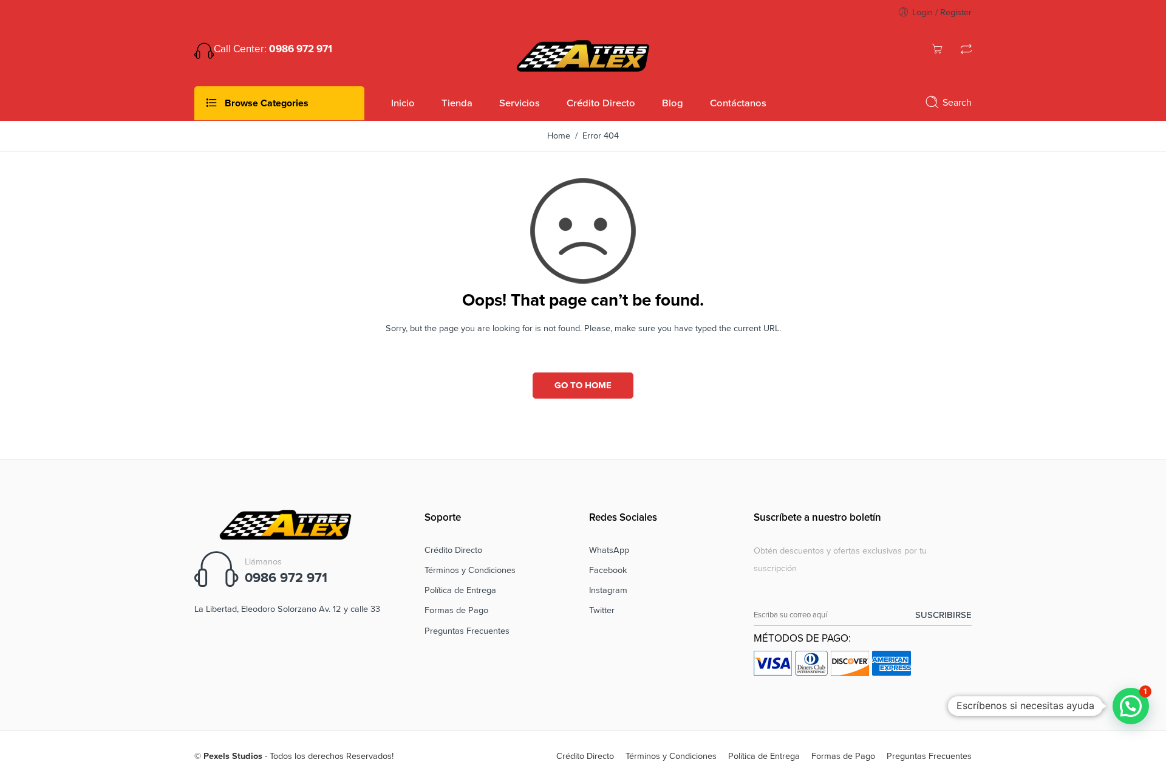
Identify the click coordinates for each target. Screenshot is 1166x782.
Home (558, 136)
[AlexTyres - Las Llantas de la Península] (583, 54)
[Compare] (966, 51)
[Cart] (937, 51)
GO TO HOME (583, 385)
